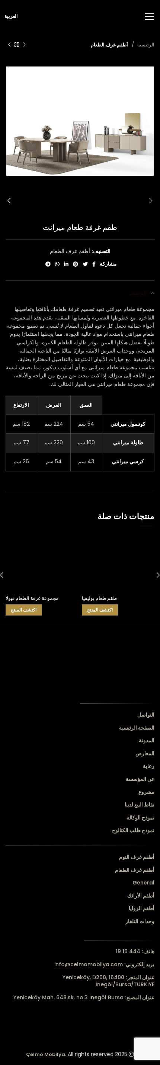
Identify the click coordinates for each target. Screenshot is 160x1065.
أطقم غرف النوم (136, 857)
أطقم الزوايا (141, 908)
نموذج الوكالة (140, 817)
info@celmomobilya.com (104, 964)
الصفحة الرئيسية (136, 727)
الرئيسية (145, 44)
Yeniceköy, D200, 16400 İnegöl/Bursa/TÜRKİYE (108, 981)
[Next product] (9, 45)
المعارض (144, 753)
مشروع (146, 792)
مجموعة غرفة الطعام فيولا (32, 598)
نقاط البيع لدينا (139, 804)
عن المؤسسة (140, 779)
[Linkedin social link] (66, 264)
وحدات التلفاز (139, 921)
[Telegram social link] (48, 264)
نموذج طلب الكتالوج (133, 830)
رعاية (148, 766)
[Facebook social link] (94, 264)
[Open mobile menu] (149, 16)
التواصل (145, 714)
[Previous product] (24, 45)
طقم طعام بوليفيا (99, 598)
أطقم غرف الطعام (109, 44)
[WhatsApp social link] (57, 264)
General (143, 882)
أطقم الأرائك (140, 895)
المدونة (146, 740)
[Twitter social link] (85, 264)
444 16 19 (135, 951)
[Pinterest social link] (75, 264)
